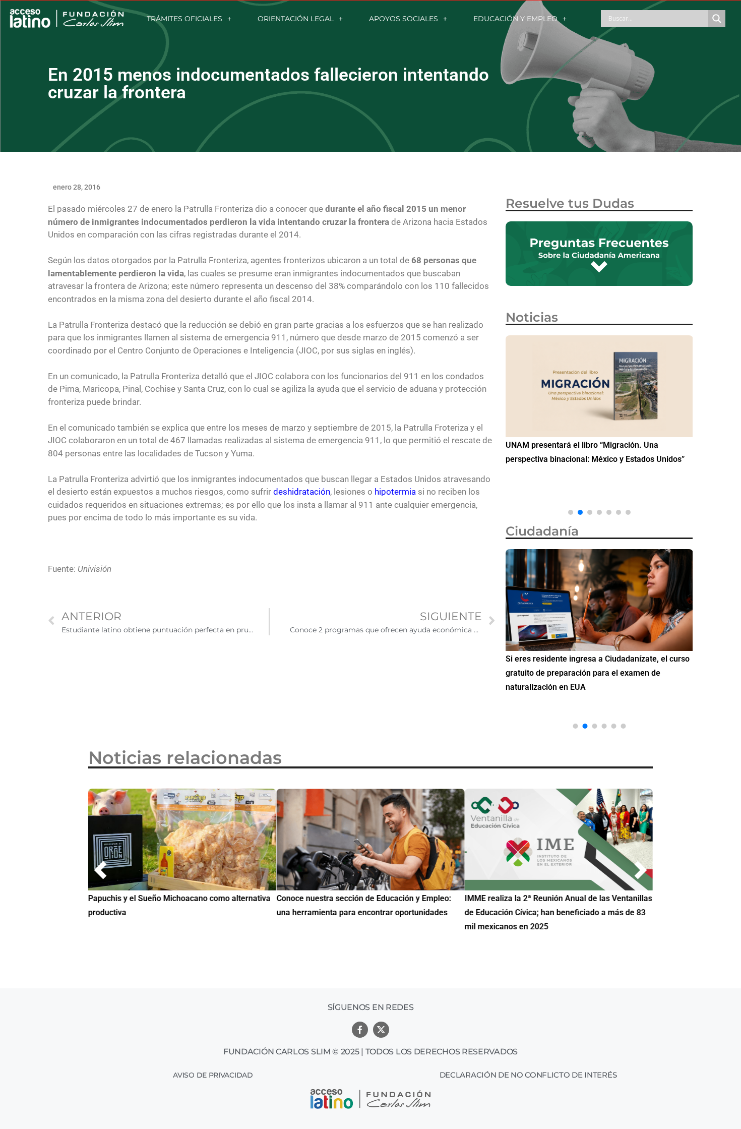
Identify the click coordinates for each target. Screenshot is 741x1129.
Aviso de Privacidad (213, 1075)
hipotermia (395, 492)
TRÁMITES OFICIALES (184, 18)
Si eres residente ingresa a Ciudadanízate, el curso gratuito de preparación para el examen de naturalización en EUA (598, 673)
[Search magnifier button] (716, 18)
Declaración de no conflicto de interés (528, 1075)
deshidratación (301, 492)
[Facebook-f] (360, 1030)
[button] (570, 512)
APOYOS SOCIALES (403, 18)
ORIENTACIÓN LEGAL (296, 18)
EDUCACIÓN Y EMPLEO (515, 18)
